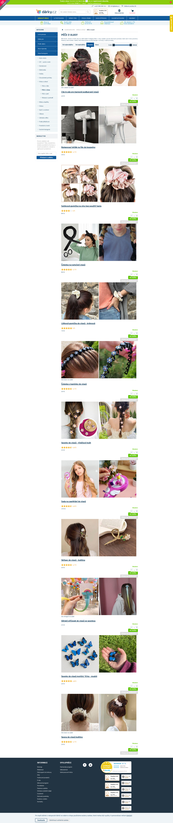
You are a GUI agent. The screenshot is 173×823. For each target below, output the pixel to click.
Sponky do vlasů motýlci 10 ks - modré (79, 676)
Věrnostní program (42, 783)
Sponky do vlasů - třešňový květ (76, 442)
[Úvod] (62, 29)
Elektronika (42, 70)
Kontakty (40, 801)
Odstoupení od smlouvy (44, 772)
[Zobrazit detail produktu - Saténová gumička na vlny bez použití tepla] (98, 202)
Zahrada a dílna (43, 118)
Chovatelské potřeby (45, 78)
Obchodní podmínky (43, 796)
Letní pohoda (59, 18)
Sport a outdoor (44, 110)
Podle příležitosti (44, 122)
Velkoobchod (64, 770)
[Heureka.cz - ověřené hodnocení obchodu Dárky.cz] (116, 772)
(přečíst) (129, 815)
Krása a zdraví (43, 81)
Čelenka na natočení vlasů (73, 264)
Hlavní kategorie (118, 18)
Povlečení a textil (44, 125)
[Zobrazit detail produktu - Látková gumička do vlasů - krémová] (98, 319)
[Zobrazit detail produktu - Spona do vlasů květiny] (98, 731)
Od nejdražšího (80, 45)
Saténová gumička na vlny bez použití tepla (81, 206)
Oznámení (40, 793)
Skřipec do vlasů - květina (73, 560)
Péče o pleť (45, 94)
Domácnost (42, 66)
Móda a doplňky (44, 102)
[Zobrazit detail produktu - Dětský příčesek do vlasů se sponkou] (98, 614)
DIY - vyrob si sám (44, 62)
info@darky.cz (115, 6)
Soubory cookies (42, 799)
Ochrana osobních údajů (44, 791)
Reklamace (40, 770)
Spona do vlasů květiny (72, 737)
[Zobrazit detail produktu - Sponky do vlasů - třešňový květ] (98, 438)
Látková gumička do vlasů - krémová (78, 323)
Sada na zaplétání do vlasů (73, 501)
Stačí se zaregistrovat (94, 3)
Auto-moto (42, 58)
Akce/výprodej (101, 18)
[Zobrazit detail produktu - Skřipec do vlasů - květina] (98, 556)
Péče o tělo (45, 86)
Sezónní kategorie (44, 129)
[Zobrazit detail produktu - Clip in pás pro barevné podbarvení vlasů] (98, 85)
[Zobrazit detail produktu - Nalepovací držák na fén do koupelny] (98, 143)
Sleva (97, 45)
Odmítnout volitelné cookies (58, 820)
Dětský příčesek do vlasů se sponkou (78, 620)
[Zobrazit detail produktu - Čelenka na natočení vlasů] (98, 260)
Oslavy (41, 106)
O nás (39, 780)
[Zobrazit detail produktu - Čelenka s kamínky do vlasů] (98, 378)
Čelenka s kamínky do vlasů (74, 384)
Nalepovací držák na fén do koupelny (78, 147)
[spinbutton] (134, 98)
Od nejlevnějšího (67, 45)
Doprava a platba (42, 788)
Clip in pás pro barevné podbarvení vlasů (80, 91)
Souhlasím (41, 820)
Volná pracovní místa (66, 772)
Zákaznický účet (119, 13)
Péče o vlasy (46, 90)
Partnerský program (66, 767)
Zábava (41, 114)
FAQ (38, 775)
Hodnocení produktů (43, 777)
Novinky (132, 18)
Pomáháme (40, 785)
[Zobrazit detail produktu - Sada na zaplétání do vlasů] (98, 497)
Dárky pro (73, 18)
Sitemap (39, 767)
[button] (137, 98)
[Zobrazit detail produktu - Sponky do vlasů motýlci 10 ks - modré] (98, 672)
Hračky (41, 74)
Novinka (90, 45)
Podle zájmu (86, 18)
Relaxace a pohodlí (47, 98)
